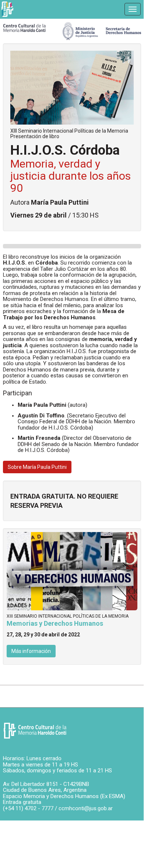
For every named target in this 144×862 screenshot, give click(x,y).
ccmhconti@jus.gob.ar (86, 808)
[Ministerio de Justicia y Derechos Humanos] (102, 29)
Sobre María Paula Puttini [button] (37, 467)
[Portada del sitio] (24, 27)
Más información (31, 651)
